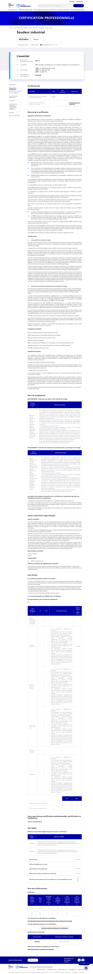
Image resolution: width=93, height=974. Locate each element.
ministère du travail (51, 969)
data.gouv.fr (80, 969)
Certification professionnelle (25, 10)
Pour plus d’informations (37, 888)
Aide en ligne (35, 45)
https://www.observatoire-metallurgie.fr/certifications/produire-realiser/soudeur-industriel (50, 921)
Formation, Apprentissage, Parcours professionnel (45, 10)
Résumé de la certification (38, 112)
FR (54, 45)
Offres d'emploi (11, 972)
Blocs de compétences (36, 395)
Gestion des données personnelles (34, 972)
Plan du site (51, 972)
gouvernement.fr (41, 969)
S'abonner (33, 960)
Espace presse (17, 972)
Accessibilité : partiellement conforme (61, 972)
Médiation (71, 1)
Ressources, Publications (64, 10)
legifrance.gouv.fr (62, 969)
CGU (70, 972)
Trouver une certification (18, 27)
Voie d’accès (32, 575)
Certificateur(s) (34, 86)
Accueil (10, 27)
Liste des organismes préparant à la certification (55, 928)
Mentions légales (75, 972)
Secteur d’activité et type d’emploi (41, 515)
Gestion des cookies (44, 972)
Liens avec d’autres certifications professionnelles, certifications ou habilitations (54, 817)
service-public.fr (72, 969)
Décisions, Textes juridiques (77, 10)
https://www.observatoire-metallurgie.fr (74, 103)
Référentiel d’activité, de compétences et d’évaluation (41, 949)
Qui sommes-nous (13, 10)
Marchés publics (24, 972)
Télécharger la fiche (23, 45)
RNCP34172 (37, 941)
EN (56, 45)
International (79, 1)
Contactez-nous (81, 972)
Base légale (32, 828)
